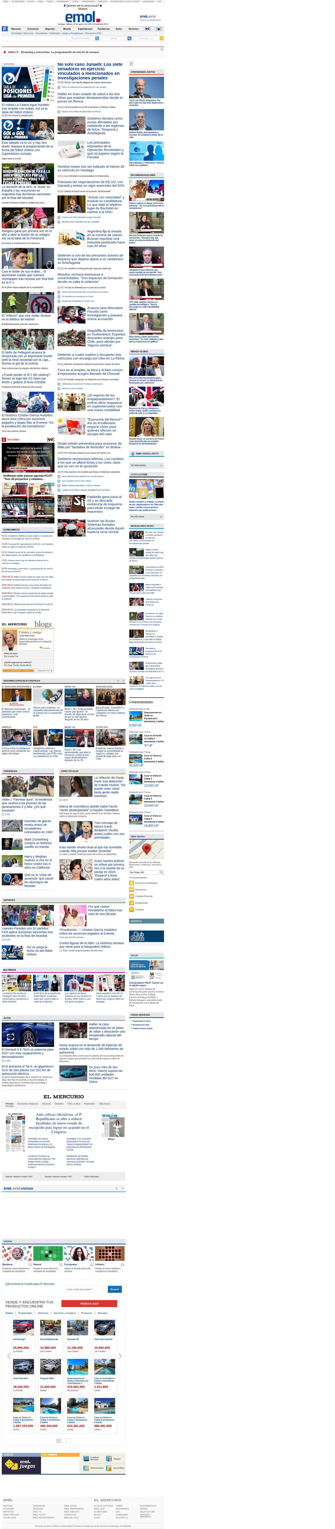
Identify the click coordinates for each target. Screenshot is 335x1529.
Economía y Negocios (27, 1104)
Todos (9, 1313)
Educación (29, 33)
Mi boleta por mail (141, 1025)
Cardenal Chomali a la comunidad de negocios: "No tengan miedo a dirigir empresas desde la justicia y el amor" (41, 1162)
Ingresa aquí (89, 1303)
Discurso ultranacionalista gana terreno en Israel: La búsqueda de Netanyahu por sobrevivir (145, 380)
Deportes (50, 29)
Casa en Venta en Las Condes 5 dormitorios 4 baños (77, 1341)
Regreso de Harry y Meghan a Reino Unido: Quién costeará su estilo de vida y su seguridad (145, 410)
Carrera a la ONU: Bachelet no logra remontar (81, 217)
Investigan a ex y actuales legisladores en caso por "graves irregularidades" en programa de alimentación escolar (79, 1144)
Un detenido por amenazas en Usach (78, 296)
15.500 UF (151, 805)
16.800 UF (151, 825)
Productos (86, 1313)
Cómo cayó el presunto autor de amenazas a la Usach (85, 292)
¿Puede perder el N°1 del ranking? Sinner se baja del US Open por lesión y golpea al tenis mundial (26, 378)
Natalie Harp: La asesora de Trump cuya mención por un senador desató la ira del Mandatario (146, 441)
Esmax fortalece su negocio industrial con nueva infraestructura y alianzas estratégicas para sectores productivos (110, 712)
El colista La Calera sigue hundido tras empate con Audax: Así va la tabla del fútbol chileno (25, 108)
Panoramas (140, 889)
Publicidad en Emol (142, 1021)
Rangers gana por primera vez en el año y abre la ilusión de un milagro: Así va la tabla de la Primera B (27, 234)
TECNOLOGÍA (9, 1518)
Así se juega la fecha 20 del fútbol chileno (39, 950)
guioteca (136, 921)
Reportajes (89, 1104)
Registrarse (155, 20)
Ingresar (144, 20)
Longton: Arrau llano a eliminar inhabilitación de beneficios (86, 490)
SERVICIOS (38, 1509)
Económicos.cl (118, 1)
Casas (136, 1)
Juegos (7, 1241)
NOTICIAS (7, 1506)
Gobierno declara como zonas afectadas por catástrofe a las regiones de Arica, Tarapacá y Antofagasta (105, 126)
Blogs (31, 1)
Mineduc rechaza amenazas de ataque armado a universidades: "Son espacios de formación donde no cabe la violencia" (28, 596)
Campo (50, 1)
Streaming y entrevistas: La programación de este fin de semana (60, 52)
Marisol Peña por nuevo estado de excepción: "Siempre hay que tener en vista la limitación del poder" (146, 239)
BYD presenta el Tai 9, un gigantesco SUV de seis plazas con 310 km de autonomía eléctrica (27, 1070)
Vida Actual (104, 1104)
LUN (118, 1512)
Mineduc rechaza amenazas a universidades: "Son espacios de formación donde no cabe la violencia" (90, 278)
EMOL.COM (99, 1509)
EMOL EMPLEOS (71, 1512)
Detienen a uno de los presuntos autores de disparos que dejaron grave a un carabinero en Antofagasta (90, 259)
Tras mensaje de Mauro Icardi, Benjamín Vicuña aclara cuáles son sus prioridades (109, 830)
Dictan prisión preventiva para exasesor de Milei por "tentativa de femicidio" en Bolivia (90, 445)
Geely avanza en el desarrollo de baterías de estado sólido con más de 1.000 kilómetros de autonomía (91, 1048)
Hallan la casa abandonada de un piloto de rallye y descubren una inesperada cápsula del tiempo (107, 1031)
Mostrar (83, 8)
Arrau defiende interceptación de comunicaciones (83, 476)
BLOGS (97, 1515)
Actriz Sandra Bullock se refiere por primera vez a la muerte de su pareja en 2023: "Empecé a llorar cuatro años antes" (109, 870)
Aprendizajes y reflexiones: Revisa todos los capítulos (146, 164)
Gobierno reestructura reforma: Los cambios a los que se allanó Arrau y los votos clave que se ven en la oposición (91, 462)
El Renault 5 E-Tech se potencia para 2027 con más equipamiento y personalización (28, 1053)
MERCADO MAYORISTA (145, 1516)
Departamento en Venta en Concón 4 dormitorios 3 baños (23, 1341)
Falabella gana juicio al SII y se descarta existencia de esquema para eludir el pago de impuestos (104, 504)
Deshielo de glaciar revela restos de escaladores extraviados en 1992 (38, 826)
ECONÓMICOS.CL (148, 1506)
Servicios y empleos (65, 1313)
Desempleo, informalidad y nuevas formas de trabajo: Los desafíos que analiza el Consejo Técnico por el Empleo (110, 753)
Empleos (102, 1)
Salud (134, 955)
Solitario (99, 1264)
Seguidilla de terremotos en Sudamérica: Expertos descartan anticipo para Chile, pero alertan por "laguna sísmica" (106, 338)
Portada (9, 1104)
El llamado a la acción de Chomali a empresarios (82, 384)
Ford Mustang (101, 1378)
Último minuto (11, 530)
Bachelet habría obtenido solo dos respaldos (80, 222)
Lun (159, 1)
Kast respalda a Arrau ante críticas (76, 481)
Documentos (42, 33)
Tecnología (16, 33)
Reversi (37, 1264)
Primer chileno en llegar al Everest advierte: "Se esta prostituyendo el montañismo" (146, 205)
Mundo (67, 29)
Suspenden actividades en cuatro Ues (78, 301)
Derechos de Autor (43, 1526)
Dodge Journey (74, 1417)
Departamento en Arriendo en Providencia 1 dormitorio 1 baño (22, 1382)
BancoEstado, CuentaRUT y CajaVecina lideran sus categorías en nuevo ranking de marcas (79, 711)
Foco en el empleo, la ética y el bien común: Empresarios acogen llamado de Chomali (90, 371)
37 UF (148, 745)
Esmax (99, 687)
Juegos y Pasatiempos (72, 33)
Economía (33, 29)
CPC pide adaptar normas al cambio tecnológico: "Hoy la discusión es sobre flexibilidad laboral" (144, 306)
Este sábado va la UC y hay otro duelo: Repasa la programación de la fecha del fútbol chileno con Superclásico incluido (27, 148)
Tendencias (104, 29)
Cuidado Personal (143, 896)
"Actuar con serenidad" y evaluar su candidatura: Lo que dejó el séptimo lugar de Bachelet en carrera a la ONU (105, 204)
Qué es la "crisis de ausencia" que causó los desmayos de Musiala (38, 880)
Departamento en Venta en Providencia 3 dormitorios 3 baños (104, 1343)
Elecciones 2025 (93, 33)
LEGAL (97, 1518)
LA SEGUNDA (122, 1515)
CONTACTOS (70, 1515)
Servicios (133, 29)
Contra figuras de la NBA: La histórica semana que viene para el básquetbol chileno (91, 944)
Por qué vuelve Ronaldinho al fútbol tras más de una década (105, 910)
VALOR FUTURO (147, 1512)
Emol (6, 1)
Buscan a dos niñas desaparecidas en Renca (81, 111)
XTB (4, 727)
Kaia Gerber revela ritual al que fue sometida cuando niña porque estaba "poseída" (90, 849)
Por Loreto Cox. (11, 656)
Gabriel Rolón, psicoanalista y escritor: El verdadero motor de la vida (146, 135)
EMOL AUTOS (70, 1506)
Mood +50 (38, 687)
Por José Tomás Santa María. (18, 665)
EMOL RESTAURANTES (43, 1518)
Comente (46, 648)
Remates (103, 1313)
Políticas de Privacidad (62, 1526)
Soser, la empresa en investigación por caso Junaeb (84, 87)
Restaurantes (141, 903)
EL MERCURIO (100, 1512)
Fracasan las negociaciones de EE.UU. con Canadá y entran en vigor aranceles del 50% (91, 183)
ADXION (143, 1509)
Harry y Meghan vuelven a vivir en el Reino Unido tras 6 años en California (38, 862)
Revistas (10, 1106)
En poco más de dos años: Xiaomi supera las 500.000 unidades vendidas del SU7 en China (105, 1074)
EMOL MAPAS (138, 836)
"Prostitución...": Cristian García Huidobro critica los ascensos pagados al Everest (88, 931)
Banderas (7, 1264)
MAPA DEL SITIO (71, 1518)
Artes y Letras (74, 1104)
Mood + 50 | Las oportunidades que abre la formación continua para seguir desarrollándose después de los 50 (46, 754)
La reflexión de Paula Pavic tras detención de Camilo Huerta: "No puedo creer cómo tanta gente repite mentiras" (109, 787)
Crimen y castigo (30, 632)
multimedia (9, 970)
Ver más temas (138, 465)
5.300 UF (135, 725)
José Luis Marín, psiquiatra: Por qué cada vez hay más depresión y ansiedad (146, 102)
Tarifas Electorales (91, 1176)
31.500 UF (136, 765)
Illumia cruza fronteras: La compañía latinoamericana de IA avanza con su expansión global (16, 711)
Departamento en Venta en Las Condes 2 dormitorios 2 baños (50, 1382)
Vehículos (43, 1313)
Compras (139, 909)
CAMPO (119, 1506)
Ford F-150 (45, 1417)
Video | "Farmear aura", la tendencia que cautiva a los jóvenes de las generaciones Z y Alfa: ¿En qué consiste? (27, 805)
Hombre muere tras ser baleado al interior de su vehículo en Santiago (91, 168)
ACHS (99, 727)
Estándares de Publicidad (120, 1526)
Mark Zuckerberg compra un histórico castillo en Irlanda (38, 843)
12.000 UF (151, 785)
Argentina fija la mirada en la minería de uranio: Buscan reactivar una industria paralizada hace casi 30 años (106, 238)
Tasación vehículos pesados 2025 (58, 1176)
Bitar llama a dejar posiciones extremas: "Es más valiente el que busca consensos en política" (146, 339)
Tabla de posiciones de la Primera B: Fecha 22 (33, 604)
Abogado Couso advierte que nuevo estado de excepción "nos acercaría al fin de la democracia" (146, 272)
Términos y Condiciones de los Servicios (90, 1526)
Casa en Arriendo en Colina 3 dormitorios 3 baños (154, 738)
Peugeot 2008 (101, 1417)
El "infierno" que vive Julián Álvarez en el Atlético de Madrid (26, 317)
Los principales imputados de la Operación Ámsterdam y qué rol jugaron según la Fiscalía (105, 150)
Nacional (16, 29)
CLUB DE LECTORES (103, 1506)
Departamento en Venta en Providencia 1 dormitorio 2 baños (50, 1341)
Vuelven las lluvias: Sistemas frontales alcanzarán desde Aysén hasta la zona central (106, 526)
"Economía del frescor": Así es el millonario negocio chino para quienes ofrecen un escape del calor (104, 427)
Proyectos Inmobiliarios (146, 883)
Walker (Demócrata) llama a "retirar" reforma (81, 485)
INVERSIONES (122, 1509)
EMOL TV (37, 1512)
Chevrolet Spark (75, 1378)
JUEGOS (8, 1454)
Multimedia (55, 33)
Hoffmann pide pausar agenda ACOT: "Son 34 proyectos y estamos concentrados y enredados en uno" (28, 477)
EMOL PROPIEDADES (74, 1509)
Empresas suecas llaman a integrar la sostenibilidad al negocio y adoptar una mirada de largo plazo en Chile (78, 753)
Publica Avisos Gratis (142, 1028)
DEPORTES (8, 1512)
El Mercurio (18, 1)
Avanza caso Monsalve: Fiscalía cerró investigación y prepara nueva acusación (105, 313)
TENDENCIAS (39, 1506)
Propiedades (88, 1)
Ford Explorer (20, 1417)
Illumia (6, 687)
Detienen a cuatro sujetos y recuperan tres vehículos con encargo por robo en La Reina (91, 356)
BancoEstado (73, 687)
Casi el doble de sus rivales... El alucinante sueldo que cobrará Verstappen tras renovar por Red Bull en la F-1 (27, 277)
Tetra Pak (70, 727)
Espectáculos (85, 29)
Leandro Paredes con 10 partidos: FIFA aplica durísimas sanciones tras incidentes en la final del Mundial (27, 932)
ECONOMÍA (8, 1509)
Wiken (111, 1139)
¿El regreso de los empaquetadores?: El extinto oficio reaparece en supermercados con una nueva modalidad (104, 402)
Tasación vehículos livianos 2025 (18, 1176)
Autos (75, 1)
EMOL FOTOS (39, 1515)
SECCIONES (13, 439)
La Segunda (148, 1)
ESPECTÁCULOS (11, 1515)
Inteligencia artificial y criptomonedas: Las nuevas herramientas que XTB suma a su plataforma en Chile (16, 752)
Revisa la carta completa (72, 388)
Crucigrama (70, 1264)
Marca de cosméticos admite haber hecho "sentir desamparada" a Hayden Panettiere (89, 808)
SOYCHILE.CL (122, 1518)
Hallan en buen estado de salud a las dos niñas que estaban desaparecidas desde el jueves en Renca (90, 97)
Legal (40, 1)
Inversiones (63, 1)
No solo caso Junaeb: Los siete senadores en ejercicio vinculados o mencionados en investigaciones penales (90, 71)
